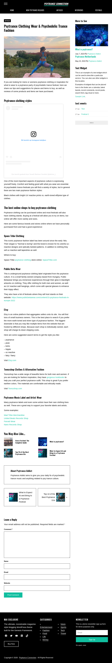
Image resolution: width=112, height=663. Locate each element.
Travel (63, 633)
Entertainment (46, 627)
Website (7, 583)
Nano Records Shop (13, 425)
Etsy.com (12, 360)
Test (83, 109)
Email (6, 572)
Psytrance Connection (56, 4)
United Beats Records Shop (16, 418)
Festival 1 (85, 114)
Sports (63, 627)
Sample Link (80, 96)
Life (44, 637)
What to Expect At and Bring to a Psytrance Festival (58, 453)
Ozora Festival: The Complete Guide (22, 442)
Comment (8, 529)
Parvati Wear (9, 421)
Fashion (46, 630)
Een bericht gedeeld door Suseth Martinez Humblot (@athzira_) (34, 174)
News (63, 624)
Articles (7, 21)
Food (45, 633)
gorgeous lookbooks (55, 377)
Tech (63, 630)
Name (6, 561)
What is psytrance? (57, 442)
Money (45, 640)
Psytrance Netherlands (85, 56)
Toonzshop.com (15, 388)
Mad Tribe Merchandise (14, 415)
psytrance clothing (23, 260)
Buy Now (11, 644)
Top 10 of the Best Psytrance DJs (22, 453)
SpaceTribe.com (50, 260)
